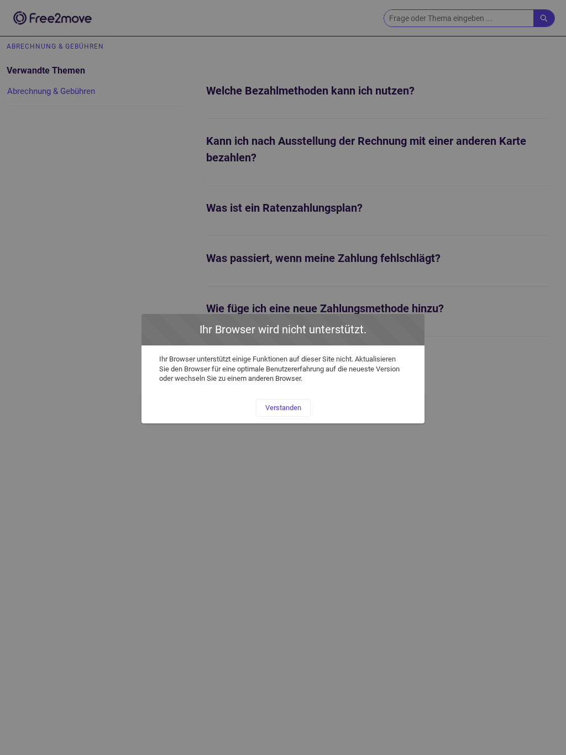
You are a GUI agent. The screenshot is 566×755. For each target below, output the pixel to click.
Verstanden (283, 407)
